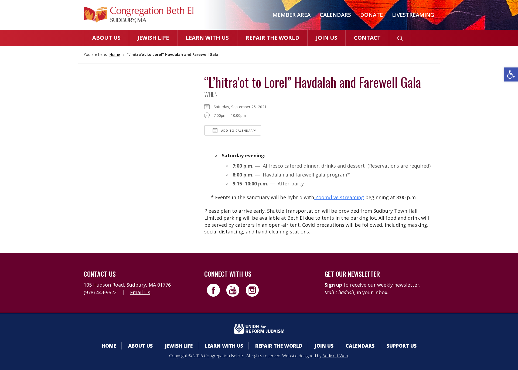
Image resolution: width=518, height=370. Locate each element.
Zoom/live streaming (339, 197)
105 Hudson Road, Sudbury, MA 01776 (127, 284)
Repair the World (272, 37)
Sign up (333, 284)
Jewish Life (153, 37)
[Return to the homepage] (138, 15)
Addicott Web (335, 356)
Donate (371, 14)
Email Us (140, 292)
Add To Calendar (236, 130)
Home (114, 54)
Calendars (335, 14)
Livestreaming (413, 14)
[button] (511, 74)
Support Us (402, 345)
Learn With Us (207, 37)
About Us (106, 37)
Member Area (291, 14)
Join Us (326, 37)
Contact (367, 37)
